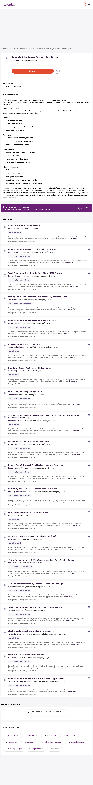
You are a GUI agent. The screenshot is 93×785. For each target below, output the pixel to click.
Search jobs (5, 49)
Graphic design (37, 749)
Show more (73, 239)
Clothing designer (15, 749)
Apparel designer (77, 742)
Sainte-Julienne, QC (18, 49)
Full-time (31, 49)
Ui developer (51, 735)
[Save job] (57, 71)
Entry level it (32, 735)
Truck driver (13, 742)
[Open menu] (89, 4)
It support (30, 742)
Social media (71, 735)
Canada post (13, 735)
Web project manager (52, 742)
